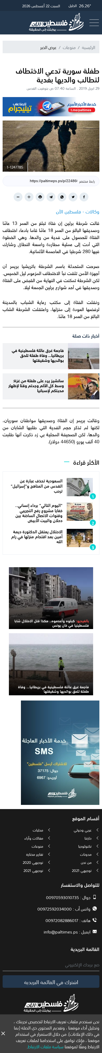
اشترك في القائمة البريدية (51, 981)
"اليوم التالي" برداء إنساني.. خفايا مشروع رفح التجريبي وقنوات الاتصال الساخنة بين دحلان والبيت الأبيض (39, 512)
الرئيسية (88, 47)
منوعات (69, 47)
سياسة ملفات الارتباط (46, 1046)
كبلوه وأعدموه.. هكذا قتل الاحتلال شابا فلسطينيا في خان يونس (51, 623)
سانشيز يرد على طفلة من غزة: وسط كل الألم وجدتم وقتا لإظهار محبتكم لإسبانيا (36, 384)
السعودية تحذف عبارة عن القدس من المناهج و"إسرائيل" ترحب (37, 485)
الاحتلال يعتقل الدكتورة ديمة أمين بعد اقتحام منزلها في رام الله (37, 536)
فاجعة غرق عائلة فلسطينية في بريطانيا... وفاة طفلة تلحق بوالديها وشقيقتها (38, 354)
